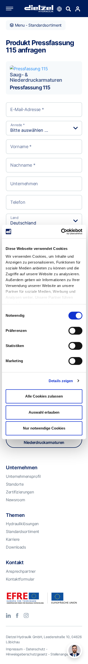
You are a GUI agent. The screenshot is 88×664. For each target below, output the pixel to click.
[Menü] (14, 8)
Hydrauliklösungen (22, 523)
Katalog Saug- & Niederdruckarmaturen (44, 439)
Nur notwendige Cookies (44, 428)
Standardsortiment (22, 531)
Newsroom (15, 499)
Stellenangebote (62, 654)
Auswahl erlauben (44, 412)
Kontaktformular (20, 579)
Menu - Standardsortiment (38, 25)
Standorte (15, 484)
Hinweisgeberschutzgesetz (26, 654)
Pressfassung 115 (30, 87)
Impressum (14, 649)
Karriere (13, 539)
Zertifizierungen (20, 492)
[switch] (75, 331)
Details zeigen (61, 381)
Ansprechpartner (21, 571)
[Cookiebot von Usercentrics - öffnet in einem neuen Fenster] (62, 231)
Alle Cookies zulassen (44, 396)
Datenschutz (35, 649)
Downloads (16, 547)
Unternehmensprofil (23, 476)
